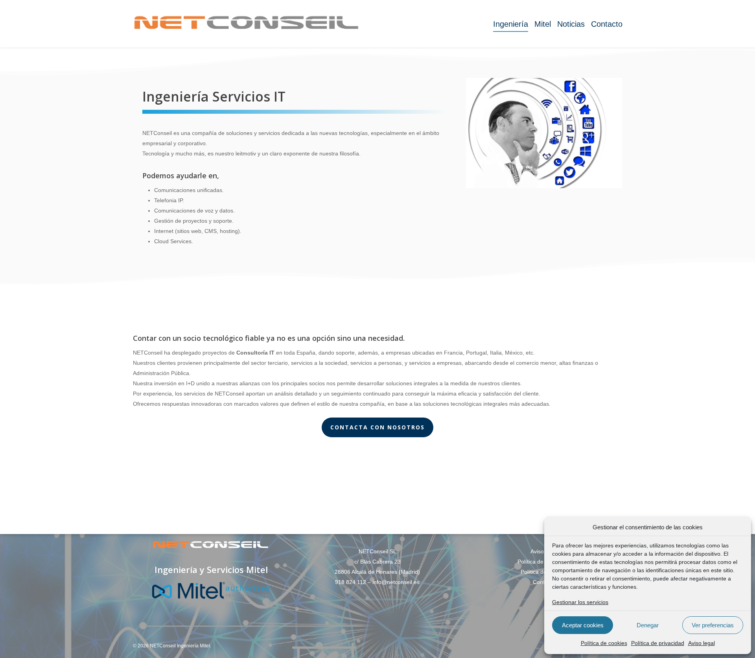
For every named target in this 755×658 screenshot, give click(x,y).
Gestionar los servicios (580, 602)
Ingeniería (510, 24)
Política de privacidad (657, 643)
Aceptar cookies (583, 625)
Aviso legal (701, 643)
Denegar (648, 625)
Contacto (606, 24)
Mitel (542, 24)
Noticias (571, 24)
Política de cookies (604, 643)
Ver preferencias (713, 625)
